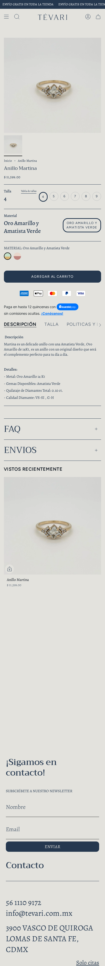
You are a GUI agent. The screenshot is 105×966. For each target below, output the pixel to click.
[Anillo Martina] (7, 256)
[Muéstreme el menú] (6, 16)
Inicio (8, 161)
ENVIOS (20, 450)
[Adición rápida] (9, 569)
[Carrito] (98, 16)
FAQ (12, 429)
